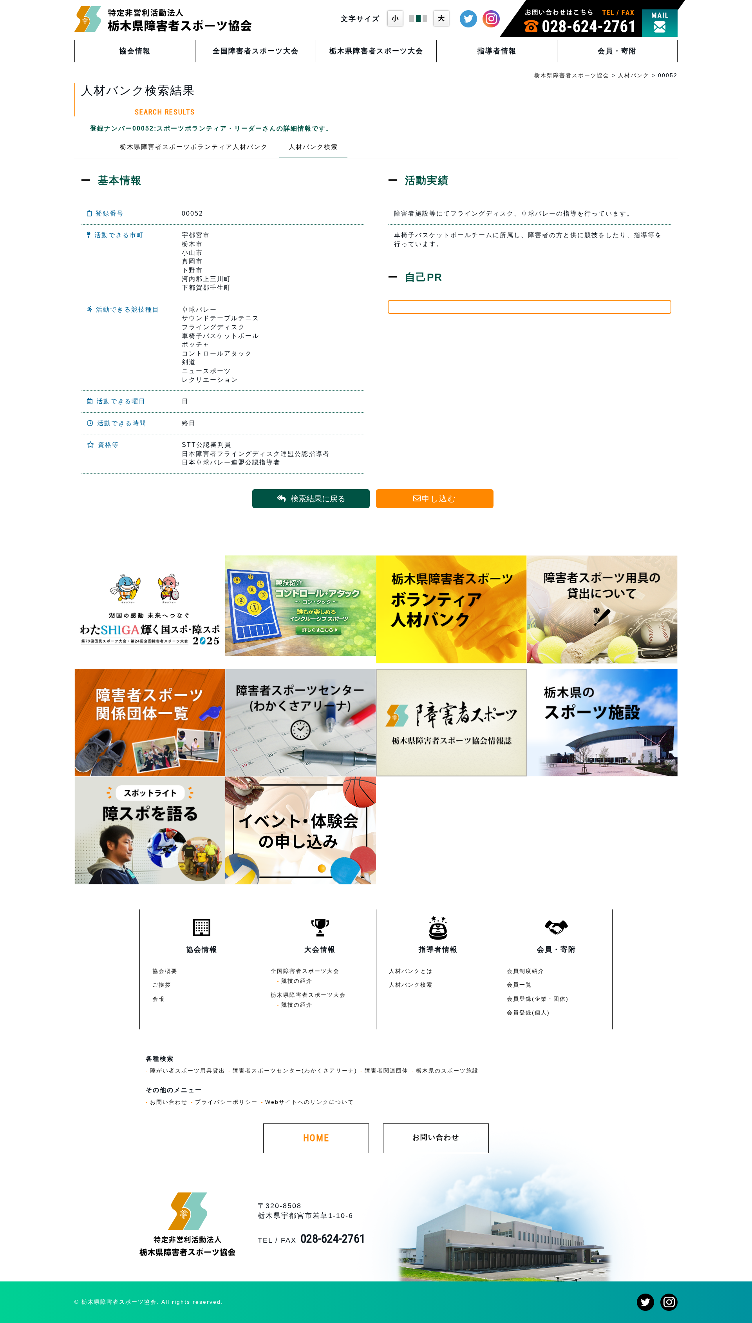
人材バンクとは (411, 971)
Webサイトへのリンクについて (309, 1102)
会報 (158, 999)
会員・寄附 (617, 51)
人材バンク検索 (313, 146)
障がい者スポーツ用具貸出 (187, 1070)
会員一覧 (519, 985)
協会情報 (135, 51)
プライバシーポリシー (226, 1102)
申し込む (439, 498)
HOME (316, 1137)
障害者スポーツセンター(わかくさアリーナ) (295, 1070)
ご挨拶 (161, 985)
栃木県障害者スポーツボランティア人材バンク (194, 146)
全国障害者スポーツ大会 (256, 51)
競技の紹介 (297, 981)
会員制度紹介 (525, 971)
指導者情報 (497, 51)
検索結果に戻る (318, 498)
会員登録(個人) (528, 1012)
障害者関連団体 (387, 1070)
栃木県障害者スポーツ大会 (376, 51)
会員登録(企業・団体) (538, 999)
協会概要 (164, 971)
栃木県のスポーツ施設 (447, 1070)
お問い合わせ (169, 1102)
